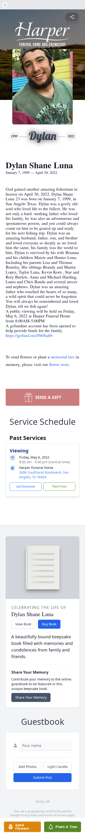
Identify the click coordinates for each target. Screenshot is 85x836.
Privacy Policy (29, 815)
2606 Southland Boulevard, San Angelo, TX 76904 (44, 474)
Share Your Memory (31, 697)
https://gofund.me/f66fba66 (29, 335)
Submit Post (42, 777)
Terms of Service (55, 815)
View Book (23, 624)
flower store (59, 364)
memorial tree (63, 357)
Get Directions (25, 486)
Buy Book (49, 624)
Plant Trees (59, 486)
